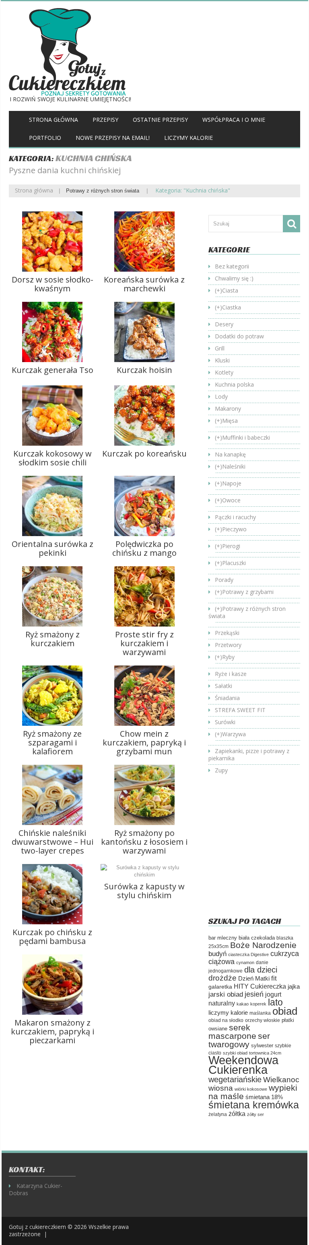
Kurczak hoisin (144, 369)
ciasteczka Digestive (248, 954)
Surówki (225, 722)
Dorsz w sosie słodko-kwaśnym (52, 284)
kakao (243, 1003)
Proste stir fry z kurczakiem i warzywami (144, 643)
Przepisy (105, 119)
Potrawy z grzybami (248, 592)
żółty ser (255, 1114)
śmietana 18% (264, 1096)
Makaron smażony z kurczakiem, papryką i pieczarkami (52, 1031)
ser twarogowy (239, 1040)
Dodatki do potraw (239, 336)
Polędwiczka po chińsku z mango (144, 548)
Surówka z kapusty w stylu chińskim (144, 891)
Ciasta (230, 290)
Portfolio (45, 137)
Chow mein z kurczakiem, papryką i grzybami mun (144, 742)
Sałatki (223, 686)
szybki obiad (235, 1052)
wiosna (220, 1088)
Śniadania (227, 698)
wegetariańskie (235, 1079)
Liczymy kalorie (188, 137)
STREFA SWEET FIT (240, 710)
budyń (217, 954)
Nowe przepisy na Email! (113, 137)
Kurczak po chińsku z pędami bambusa (52, 936)
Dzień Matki (254, 978)
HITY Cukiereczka (260, 986)
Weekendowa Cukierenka (243, 1064)
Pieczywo (234, 529)
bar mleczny (222, 938)
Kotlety (224, 372)
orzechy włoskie (262, 1020)
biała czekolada (257, 938)
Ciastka (231, 307)
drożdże (222, 978)
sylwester (262, 1045)
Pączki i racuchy (235, 517)
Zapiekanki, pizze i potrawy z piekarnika (248, 754)
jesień (254, 994)
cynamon (245, 962)
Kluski (222, 360)
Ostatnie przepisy (160, 119)
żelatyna (217, 1114)
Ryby (228, 657)
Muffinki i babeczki (246, 437)
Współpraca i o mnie (233, 119)
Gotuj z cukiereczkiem (37, 1227)
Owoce (231, 500)
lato (275, 1002)
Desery (224, 324)
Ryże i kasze (231, 674)
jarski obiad (225, 994)
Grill (220, 348)
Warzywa (234, 734)
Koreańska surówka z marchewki (144, 284)
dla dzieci (260, 969)
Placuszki (234, 563)
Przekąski (227, 633)
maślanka (260, 1013)
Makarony (228, 408)
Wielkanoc (281, 1079)
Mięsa (230, 420)
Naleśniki (233, 466)
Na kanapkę (230, 454)
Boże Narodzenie (263, 945)
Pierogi (231, 546)
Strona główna (53, 119)
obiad (284, 1011)
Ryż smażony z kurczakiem (52, 639)
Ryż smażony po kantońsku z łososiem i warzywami (144, 841)
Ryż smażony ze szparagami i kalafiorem (52, 742)
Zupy (221, 770)
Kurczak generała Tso (52, 369)
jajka (294, 986)
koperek (258, 1003)
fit (274, 978)
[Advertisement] (258, 851)
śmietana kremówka (253, 1104)
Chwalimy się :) (234, 278)
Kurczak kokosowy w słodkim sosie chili (52, 458)
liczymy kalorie (228, 1012)
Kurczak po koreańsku (144, 453)
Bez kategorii (232, 266)
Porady (224, 580)
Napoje (231, 483)
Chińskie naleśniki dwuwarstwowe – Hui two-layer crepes (52, 841)
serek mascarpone (232, 1031)
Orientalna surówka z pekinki (52, 548)
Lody (221, 396)
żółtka (237, 1113)
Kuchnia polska (234, 384)
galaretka (220, 986)
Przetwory (228, 645)
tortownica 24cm (265, 1052)
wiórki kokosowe (251, 1089)
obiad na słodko (225, 1020)
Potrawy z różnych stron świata (102, 191)
